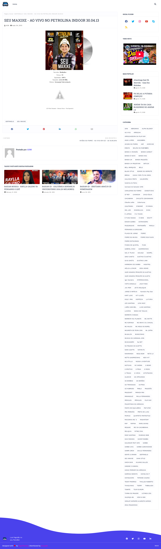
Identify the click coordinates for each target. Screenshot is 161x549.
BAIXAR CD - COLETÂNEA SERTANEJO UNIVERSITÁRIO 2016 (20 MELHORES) (58, 187)
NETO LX (150, 354)
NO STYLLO (129, 361)
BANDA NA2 (143, 156)
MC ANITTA (148, 319)
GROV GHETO (129, 257)
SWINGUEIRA (129, 478)
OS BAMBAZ (129, 381)
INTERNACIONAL (143, 280)
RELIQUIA (128, 431)
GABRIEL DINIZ (130, 249)
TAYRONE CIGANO (143, 478)
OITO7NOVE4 (147, 373)
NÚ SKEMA (138, 365)
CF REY (127, 194)
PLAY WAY (148, 400)
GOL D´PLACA (129, 253)
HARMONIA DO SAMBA (132, 264)
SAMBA (145, 443)
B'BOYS (127, 148)
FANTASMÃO (141, 225)
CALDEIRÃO (144, 179)
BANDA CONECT (146, 152)
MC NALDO (128, 326)
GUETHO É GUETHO (144, 257)
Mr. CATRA (149, 330)
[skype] (153, 21)
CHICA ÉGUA (147, 194)
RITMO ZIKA (139, 431)
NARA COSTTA (129, 350)
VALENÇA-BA (129, 497)
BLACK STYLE (129, 171)
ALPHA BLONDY (147, 128)
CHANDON (136, 194)
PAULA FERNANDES (143, 396)
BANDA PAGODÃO (141, 160)
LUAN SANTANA (144, 307)
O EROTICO (128, 369)
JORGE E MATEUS (131, 291)
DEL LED (128, 210)
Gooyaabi (44, 546)
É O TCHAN (138, 214)
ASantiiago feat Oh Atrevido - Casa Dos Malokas (142, 82)
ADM (7, 25)
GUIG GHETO (129, 260)
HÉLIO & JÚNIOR (130, 268)
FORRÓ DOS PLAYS (147, 237)
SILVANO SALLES (142, 462)
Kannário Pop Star (146, 291)
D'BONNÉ (139, 206)
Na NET (139, 342)
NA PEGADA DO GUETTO (133, 346)
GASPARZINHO (143, 249)
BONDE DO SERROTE (144, 171)
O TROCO (128, 373)
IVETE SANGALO (130, 284)
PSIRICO (127, 416)
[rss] (126, 27)
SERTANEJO (18, 14)
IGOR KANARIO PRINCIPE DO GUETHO (138, 272)
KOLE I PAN (129, 299)
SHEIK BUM (129, 462)
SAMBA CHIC (129, 447)
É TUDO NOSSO (130, 218)
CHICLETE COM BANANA (144, 198)
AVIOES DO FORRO (131, 144)
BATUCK (146, 163)
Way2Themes (23, 546)
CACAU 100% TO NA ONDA (142, 175)
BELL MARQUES (130, 167)
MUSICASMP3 (129, 342)
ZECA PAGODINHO (131, 505)
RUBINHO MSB (144, 435)
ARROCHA (137, 132)
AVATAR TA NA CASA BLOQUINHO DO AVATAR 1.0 (144, 107)
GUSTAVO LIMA (142, 260)
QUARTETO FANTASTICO (142, 416)
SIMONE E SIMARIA (131, 466)
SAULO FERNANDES (144, 451)
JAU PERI (128, 288)
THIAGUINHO (129, 485)
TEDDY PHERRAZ (130, 482)
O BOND (148, 365)
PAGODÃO (148, 388)
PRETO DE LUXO (143, 412)
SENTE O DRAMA (130, 454)
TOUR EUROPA (139, 489)
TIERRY (139, 485)
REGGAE (128, 427)
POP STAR (147, 408)
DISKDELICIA (138, 210)
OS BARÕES (140, 381)
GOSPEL (149, 253)
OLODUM (128, 377)
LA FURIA (149, 299)
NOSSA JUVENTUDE (143, 361)
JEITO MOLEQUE (140, 288)
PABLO (139, 388)
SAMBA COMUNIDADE (144, 447)
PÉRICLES (138, 400)
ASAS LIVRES (129, 140)
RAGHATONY (144, 419)
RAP (126, 423)
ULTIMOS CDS (146, 493)
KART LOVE (129, 295)
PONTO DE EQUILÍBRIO (133, 408)
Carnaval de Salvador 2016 (134, 187)
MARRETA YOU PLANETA (133, 319)
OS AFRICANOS (139, 377)
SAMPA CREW (129, 451)
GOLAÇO (141, 253)
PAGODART (128, 392)
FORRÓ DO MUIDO (131, 237)
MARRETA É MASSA (131, 315)
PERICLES (128, 400)
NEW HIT (146, 357)
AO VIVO (128, 132)
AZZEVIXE (150, 144)
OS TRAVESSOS (130, 385)
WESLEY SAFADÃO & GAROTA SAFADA (138, 501)
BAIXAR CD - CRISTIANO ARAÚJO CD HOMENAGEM (95, 187)
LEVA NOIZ (141, 303)
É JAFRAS (128, 214)
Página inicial (8, 14)
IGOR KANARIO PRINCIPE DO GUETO (137, 276)
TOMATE (127, 489)
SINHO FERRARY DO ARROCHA (135, 470)
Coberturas (141, 202)
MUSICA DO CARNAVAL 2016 (134, 338)
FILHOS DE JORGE (131, 233)
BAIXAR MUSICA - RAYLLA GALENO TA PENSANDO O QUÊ (21, 187)
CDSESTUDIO (149, 191)
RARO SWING (143, 423)
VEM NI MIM (141, 497)
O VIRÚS (137, 373)
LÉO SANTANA (130, 303)
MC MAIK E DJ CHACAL (145, 322)
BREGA (127, 175)
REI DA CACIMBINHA (141, 427)
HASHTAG (147, 264)
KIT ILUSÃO (140, 295)
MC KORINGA (129, 322)
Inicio (157, 546)
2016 (126, 128)
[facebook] (126, 21)
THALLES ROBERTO (146, 482)
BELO (141, 167)
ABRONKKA (135, 128)
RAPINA (133, 423)
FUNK (144, 245)
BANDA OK (128, 160)
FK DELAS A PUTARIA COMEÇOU (143, 94)
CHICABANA (129, 198)
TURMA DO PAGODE (131, 493)
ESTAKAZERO (143, 222)
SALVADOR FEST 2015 (132, 443)
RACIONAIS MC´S (131, 419)
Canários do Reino (131, 183)
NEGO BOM (140, 354)
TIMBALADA (149, 485)
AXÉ (142, 144)
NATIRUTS (141, 350)
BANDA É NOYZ (130, 156)
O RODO (147, 369)
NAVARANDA (129, 354)
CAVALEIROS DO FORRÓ (133, 191)
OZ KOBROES (129, 388)
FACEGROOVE (129, 225)
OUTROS (142, 385)
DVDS (148, 210)
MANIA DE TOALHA (140, 311)
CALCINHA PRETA (131, 179)
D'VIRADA (149, 206)
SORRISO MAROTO (131, 474)
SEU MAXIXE (21, 121)
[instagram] (140, 21)
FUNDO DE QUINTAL (132, 245)
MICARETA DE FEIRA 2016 (133, 330)
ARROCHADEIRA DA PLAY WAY (135, 136)
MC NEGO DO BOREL (142, 326)
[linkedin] (150, 538)
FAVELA (151, 225)
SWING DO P (145, 474)
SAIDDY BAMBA (143, 439)
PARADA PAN (139, 392)
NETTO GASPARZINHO (132, 357)
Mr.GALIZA (128, 334)
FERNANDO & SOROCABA (133, 229)
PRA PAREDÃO (129, 412)
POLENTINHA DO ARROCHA (134, 404)
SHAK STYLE (140, 458)
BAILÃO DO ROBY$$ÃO (141, 148)
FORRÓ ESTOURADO (132, 241)
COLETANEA (129, 206)
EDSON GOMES (130, 222)
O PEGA (138, 369)
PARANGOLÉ (129, 396)
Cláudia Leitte (129, 202)
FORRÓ (143, 233)
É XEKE (141, 218)
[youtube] (146, 21)
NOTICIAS (128, 365)
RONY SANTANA (130, 435)
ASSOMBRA (141, 140)
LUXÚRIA (128, 311)
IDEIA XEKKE (143, 268)
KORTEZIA (139, 299)
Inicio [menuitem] (15, 4)
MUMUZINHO (139, 334)
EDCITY (149, 218)
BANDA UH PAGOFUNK (132, 163)
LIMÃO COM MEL (130, 307)
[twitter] (133, 21)
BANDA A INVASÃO (131, 152)
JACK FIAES (143, 284)
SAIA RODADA (129, 439)
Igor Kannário (129, 280)
